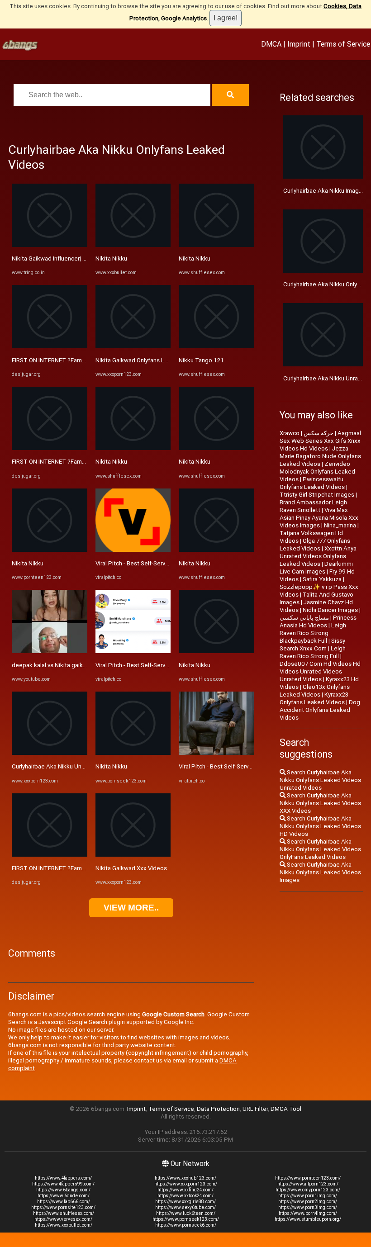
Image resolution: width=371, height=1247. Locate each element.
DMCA (271, 43)
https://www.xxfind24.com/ (185, 1190)
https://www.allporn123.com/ (307, 1184)
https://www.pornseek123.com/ (185, 1219)
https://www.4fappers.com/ (63, 1178)
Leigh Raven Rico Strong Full (313, 652)
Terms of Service (343, 43)
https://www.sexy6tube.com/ (185, 1207)
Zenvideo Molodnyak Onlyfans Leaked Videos (317, 471)
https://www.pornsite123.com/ (63, 1207)
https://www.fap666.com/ (63, 1201)
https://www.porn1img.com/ (307, 1196)
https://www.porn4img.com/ (308, 1213)
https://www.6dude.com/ (64, 1196)
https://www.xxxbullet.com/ (63, 1225)
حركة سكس (318, 433)
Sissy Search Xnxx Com (312, 644)
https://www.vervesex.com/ (63, 1219)
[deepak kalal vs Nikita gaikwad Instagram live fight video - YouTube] (49, 651)
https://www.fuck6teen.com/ (185, 1213)
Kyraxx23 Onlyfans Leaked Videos (314, 698)
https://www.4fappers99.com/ (63, 1184)
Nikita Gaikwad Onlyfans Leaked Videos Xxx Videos (164, 360)
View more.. (131, 907)
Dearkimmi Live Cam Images (316, 567)
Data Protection (218, 1109)
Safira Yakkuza (322, 579)
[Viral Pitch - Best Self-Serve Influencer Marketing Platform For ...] (133, 550)
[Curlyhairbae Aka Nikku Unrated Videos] (49, 753)
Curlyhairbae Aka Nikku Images (324, 190)
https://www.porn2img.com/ (307, 1201)
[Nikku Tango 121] (216, 346)
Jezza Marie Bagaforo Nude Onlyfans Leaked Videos (320, 456)
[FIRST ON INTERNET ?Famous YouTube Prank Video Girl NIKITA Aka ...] (49, 346)
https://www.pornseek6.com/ (185, 1225)
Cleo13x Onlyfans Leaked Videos (315, 690)
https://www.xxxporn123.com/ (185, 1184)
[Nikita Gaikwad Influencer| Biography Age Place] (49, 245)
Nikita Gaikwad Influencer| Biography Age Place (75, 258)
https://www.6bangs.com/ (63, 1190)
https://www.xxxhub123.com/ (185, 1178)
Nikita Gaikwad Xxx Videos (131, 868)
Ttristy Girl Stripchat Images (317, 494)
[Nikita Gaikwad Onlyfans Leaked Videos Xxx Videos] (133, 346)
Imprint (298, 43)
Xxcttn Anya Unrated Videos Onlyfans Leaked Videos (318, 556)
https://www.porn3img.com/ (307, 1207)
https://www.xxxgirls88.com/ (185, 1201)
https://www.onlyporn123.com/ (308, 1190)
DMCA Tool (286, 1109)
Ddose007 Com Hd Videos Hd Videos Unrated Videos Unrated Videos (320, 671)
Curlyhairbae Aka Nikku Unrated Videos (64, 766)
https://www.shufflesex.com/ (63, 1213)
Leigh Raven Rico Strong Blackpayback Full (313, 633)
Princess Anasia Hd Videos (318, 621)
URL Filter (255, 1109)
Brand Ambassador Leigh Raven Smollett (313, 506)
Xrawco (290, 433)
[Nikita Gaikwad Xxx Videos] (133, 854)
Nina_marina (340, 525)
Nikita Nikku (27, 563)
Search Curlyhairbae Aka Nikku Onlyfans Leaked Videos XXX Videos (320, 803)
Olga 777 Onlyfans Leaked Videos (315, 544)
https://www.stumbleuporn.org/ (308, 1219)
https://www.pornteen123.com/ (308, 1178)
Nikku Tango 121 (201, 360)
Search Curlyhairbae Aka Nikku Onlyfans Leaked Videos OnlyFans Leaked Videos (320, 849)
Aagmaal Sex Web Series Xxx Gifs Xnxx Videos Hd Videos (320, 440)
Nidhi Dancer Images (330, 610)
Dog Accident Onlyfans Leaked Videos (320, 709)
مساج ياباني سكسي (304, 617)
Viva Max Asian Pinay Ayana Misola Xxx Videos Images (319, 517)
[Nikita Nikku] (49, 550)
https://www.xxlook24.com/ (185, 1196)
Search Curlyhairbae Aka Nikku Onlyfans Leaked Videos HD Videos (320, 826)
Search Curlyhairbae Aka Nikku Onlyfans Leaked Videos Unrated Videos (320, 780)
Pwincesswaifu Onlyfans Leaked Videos (312, 483)
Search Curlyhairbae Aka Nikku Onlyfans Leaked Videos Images (320, 872)
